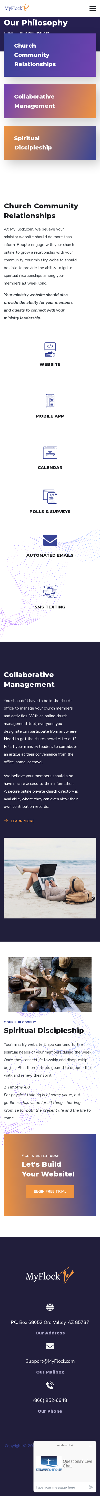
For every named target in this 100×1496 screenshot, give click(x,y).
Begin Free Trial (50, 1191)
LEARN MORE (22, 821)
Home (9, 33)
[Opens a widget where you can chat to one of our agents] (65, 1466)
